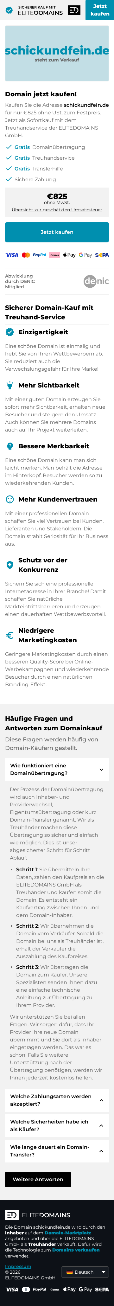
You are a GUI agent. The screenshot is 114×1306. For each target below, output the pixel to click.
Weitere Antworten (38, 1179)
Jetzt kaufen (57, 232)
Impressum (18, 1266)
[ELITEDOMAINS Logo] (57, 1215)
